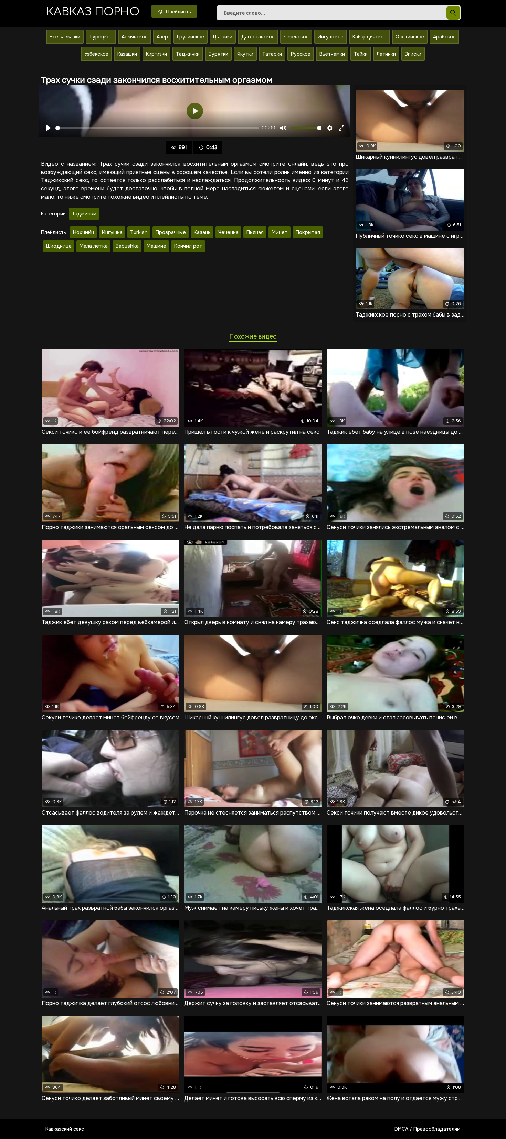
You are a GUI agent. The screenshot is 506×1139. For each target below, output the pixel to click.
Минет (279, 232)
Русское (300, 54)
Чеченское (296, 37)
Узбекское (96, 54)
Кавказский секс (64, 1129)
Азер (162, 37)
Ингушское (331, 37)
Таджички (188, 54)
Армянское (135, 37)
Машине (156, 246)
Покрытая (307, 232)
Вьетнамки (332, 54)
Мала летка (93, 246)
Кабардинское (369, 37)
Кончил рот (188, 246)
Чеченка (228, 232)
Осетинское (410, 37)
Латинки (386, 54)
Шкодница (59, 246)
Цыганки (222, 37)
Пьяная (255, 232)
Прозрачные (170, 232)
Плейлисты (178, 12)
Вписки (413, 54)
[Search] (453, 13)
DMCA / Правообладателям (427, 1129)
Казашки (127, 54)
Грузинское (190, 37)
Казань (202, 232)
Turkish (139, 232)
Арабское (444, 37)
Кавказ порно (92, 12)
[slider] (157, 128)
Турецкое (101, 37)
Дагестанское (258, 37)
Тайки (361, 54)
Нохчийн (83, 232)
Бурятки (218, 54)
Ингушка (112, 232)
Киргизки (156, 54)
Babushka (127, 246)
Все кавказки (65, 37)
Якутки (245, 54)
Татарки (272, 54)
